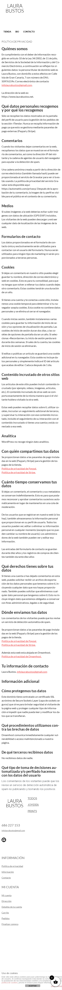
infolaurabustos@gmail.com (17, 85)
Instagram (4, 840)
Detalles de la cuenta (12, 906)
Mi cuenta (6, 895)
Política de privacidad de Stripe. (19, 472)
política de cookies (10, 983)
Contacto (29, 31)
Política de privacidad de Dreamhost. (21, 656)
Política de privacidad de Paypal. (19, 468)
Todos (32, 798)
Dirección (6, 901)
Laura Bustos (14, 14)
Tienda (7, 31)
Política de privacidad (12, 866)
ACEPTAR (33, 986)
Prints (32, 811)
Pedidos (6, 918)
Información (8, 872)
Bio (17, 31)
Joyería (33, 804)
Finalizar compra (10, 924)
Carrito (5, 912)
